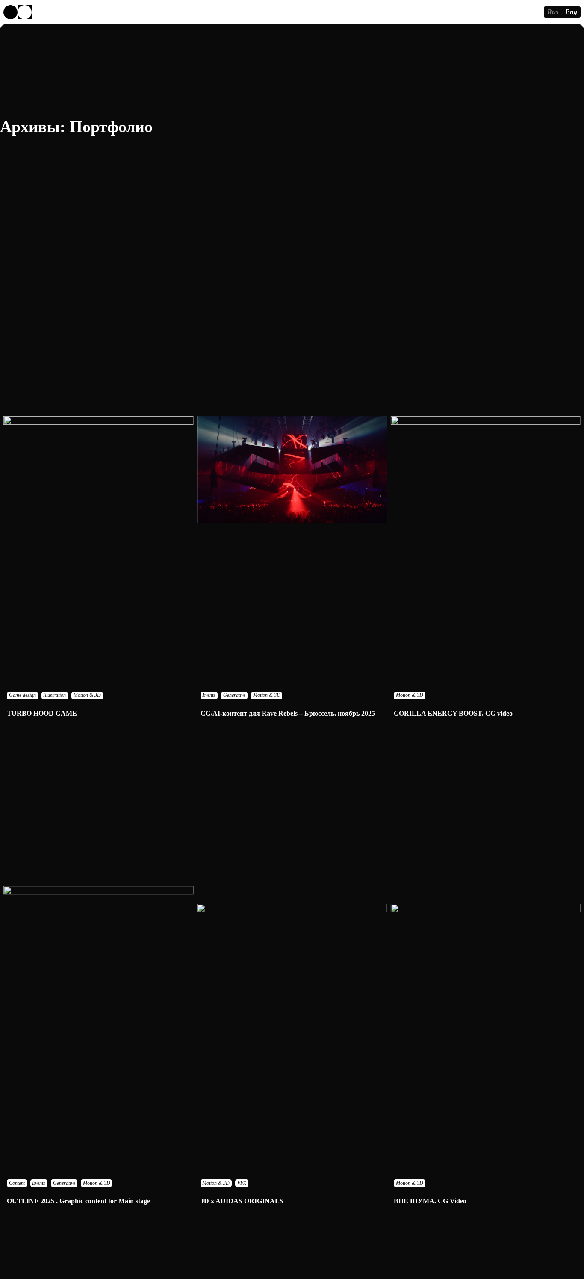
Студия (127, 12)
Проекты (80, 12)
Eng (571, 11)
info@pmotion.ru (513, 11)
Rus (552, 11)
